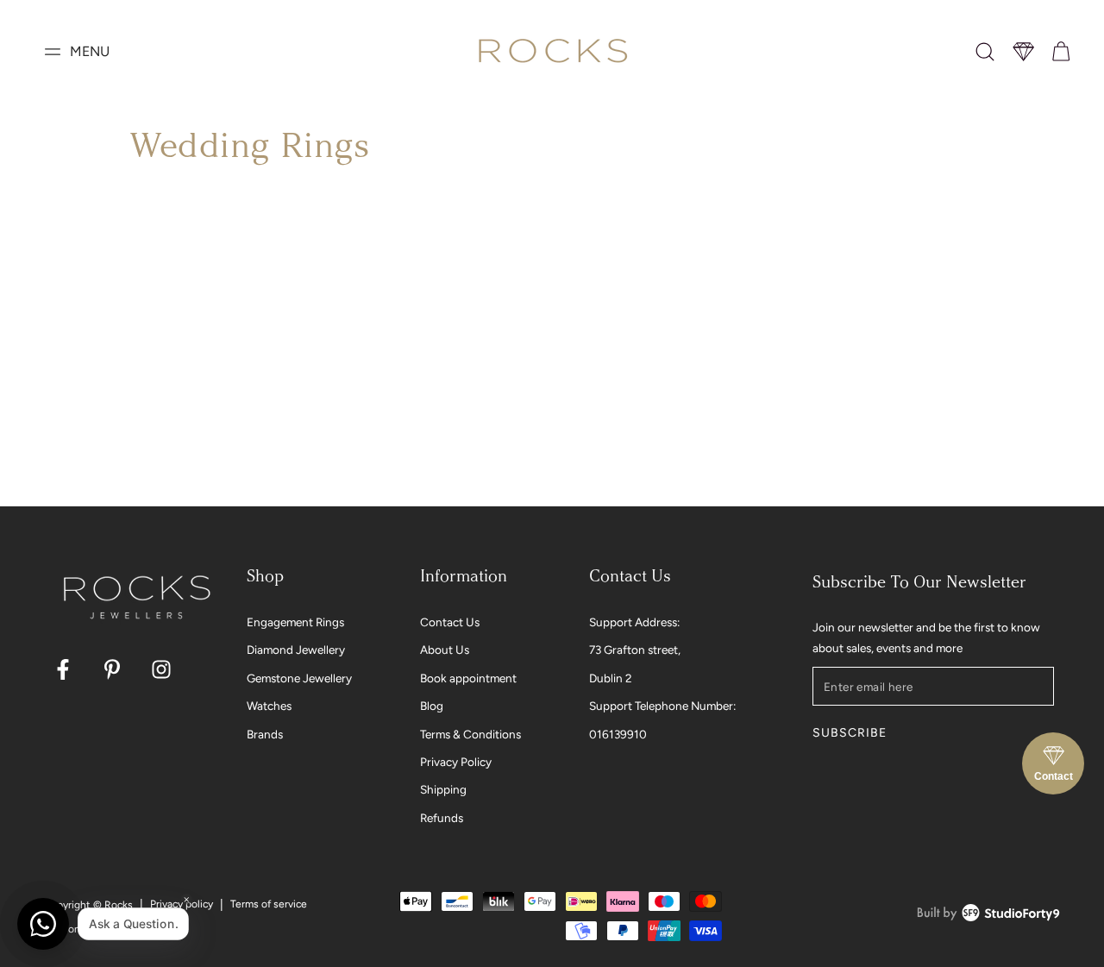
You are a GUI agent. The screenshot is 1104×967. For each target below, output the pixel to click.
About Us (444, 649)
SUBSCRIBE (849, 732)
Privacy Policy (456, 762)
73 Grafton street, (635, 649)
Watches (269, 706)
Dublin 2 (610, 678)
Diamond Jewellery (296, 649)
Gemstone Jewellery (299, 678)
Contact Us (450, 622)
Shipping (443, 789)
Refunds (441, 818)
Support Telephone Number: (662, 706)
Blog (431, 706)
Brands (265, 734)
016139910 (618, 734)
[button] (985, 52)
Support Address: (634, 622)
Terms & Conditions (470, 734)
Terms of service (268, 904)
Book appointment (468, 678)
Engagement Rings (295, 622)
